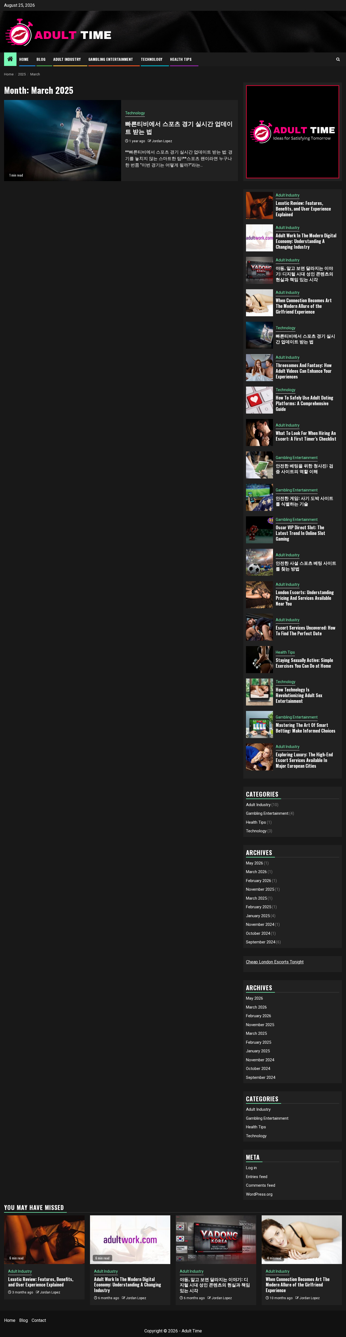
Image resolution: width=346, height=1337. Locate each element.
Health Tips (181, 59)
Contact (39, 1320)
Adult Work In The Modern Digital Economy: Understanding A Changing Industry (306, 241)
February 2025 (258, 906)
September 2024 (260, 942)
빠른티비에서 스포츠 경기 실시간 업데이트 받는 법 (179, 127)
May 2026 (254, 863)
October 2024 (258, 933)
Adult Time (192, 1330)
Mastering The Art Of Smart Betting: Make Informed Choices (305, 728)
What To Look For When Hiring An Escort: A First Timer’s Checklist (306, 436)
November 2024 (260, 924)
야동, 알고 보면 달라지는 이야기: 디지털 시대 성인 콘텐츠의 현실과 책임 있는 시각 (304, 273)
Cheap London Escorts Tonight (275, 961)
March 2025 (256, 898)
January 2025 (258, 915)
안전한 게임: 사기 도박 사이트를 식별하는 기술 (304, 501)
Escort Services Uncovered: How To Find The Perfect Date (305, 630)
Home (24, 59)
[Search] (338, 59)
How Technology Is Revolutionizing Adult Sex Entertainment (299, 695)
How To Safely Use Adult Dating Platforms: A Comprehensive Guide (304, 403)
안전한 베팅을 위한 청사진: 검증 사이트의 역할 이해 (304, 468)
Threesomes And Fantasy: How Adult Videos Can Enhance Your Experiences (304, 371)
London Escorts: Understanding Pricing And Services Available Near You (305, 598)
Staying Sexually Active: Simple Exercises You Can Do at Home (304, 663)
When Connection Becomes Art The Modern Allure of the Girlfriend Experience (304, 306)
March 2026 (256, 871)
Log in (251, 1167)
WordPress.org (259, 1194)
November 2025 (260, 889)
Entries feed (256, 1176)
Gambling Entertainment (110, 59)
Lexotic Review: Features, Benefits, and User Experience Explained (303, 209)
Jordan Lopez (162, 141)
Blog (40, 59)
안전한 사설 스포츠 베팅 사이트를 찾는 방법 (306, 566)
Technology (151, 59)
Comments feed (260, 1185)
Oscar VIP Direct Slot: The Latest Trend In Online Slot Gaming (300, 533)
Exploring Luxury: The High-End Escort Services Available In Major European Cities (304, 760)
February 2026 (258, 880)
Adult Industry (67, 59)
